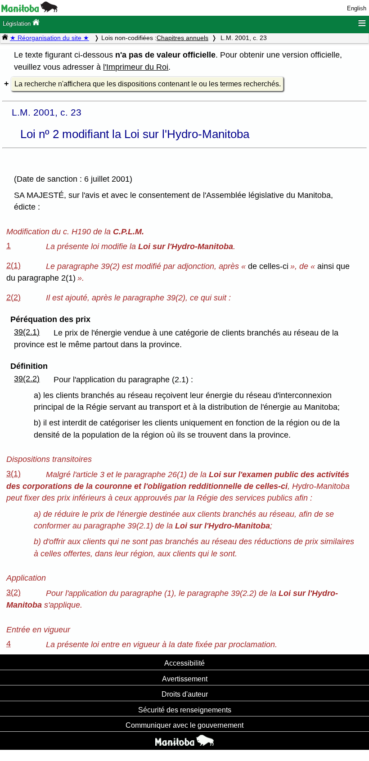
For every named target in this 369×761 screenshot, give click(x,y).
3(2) (13, 592)
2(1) (13, 265)
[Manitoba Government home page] (184, 741)
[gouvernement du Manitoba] (29, 10)
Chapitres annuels (182, 37)
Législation (17, 23)
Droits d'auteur (185, 694)
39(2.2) (27, 378)
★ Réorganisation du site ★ (49, 37)
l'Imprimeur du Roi (135, 67)
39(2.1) (27, 331)
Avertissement (184, 679)
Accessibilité (184, 663)
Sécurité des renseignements (184, 710)
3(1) (13, 473)
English (356, 8)
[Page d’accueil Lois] (5, 37)
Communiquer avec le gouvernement (184, 725)
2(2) (13, 297)
